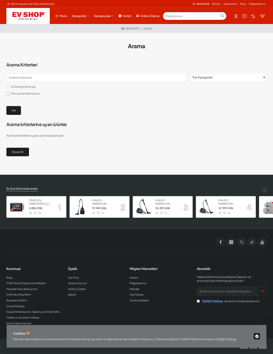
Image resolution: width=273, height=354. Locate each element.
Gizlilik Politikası (226, 339)
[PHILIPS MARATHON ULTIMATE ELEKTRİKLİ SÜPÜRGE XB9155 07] (207, 207)
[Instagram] (231, 242)
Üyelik (72, 269)
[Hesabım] (236, 16)
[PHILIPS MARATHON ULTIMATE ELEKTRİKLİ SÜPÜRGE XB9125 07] (80, 207)
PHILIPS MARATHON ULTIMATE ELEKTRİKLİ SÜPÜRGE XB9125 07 (103, 202)
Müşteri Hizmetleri (143, 269)
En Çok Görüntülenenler (22, 188)
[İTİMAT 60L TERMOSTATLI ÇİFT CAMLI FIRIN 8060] (17, 207)
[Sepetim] (263, 16)
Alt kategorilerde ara (23, 86)
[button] (31, 213)
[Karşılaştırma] (253, 16)
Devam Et (18, 151)
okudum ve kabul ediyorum (231, 301)
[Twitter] (241, 242)
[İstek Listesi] (245, 16)
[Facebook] (220, 242)
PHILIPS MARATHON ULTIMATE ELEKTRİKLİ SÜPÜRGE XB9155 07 (229, 202)
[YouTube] (262, 242)
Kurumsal (13, 269)
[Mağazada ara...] (222, 16)
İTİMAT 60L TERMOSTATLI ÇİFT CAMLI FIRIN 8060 (40, 202)
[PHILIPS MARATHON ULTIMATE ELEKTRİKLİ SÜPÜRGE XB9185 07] (143, 207)
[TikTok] (251, 242)
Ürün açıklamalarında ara (25, 93)
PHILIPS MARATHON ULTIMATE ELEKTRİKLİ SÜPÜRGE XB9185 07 (166, 202)
